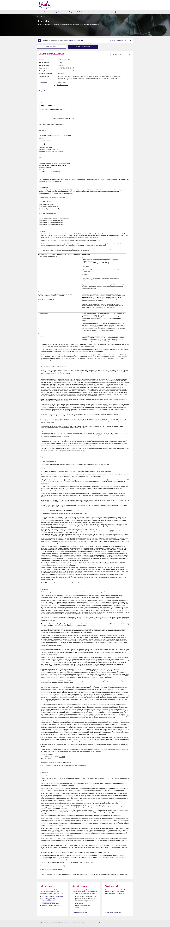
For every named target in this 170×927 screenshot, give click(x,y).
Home (40, 12)
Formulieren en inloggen (124, 12)
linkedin (128, 922)
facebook (122, 922)
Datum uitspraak (44, 62)
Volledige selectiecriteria (80, 912)
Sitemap (46, 922)
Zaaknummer (43, 68)
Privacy (50, 922)
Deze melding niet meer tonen (118, 40)
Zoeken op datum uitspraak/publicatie (52, 896)
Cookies (55, 922)
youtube (130, 922)
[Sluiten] (131, 40)
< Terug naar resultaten (83, 46)
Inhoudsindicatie (44, 76)
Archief (78, 922)
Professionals (92, 12)
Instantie (41, 60)
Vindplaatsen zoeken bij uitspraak (51, 903)
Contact (101, 12)
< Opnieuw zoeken (51, 46)
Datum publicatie (44, 65)
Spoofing (68, 922)
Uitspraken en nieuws (60, 12)
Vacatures (73, 922)
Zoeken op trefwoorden (48, 898)
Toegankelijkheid (61, 922)
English (41, 922)
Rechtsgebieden (44, 71)
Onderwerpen (48, 12)
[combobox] (121, 54)
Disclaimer (83, 922)
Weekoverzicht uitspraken (113, 912)
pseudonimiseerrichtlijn (76, 40)
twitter (120, 922)
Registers (72, 12)
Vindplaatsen (43, 82)
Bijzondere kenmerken (45, 73)
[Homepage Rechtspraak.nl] (43, 4)
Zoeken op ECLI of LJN (48, 900)
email (111, 922)
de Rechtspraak (82, 12)
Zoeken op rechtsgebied (48, 902)
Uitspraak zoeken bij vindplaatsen (51, 905)
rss (108, 922)
